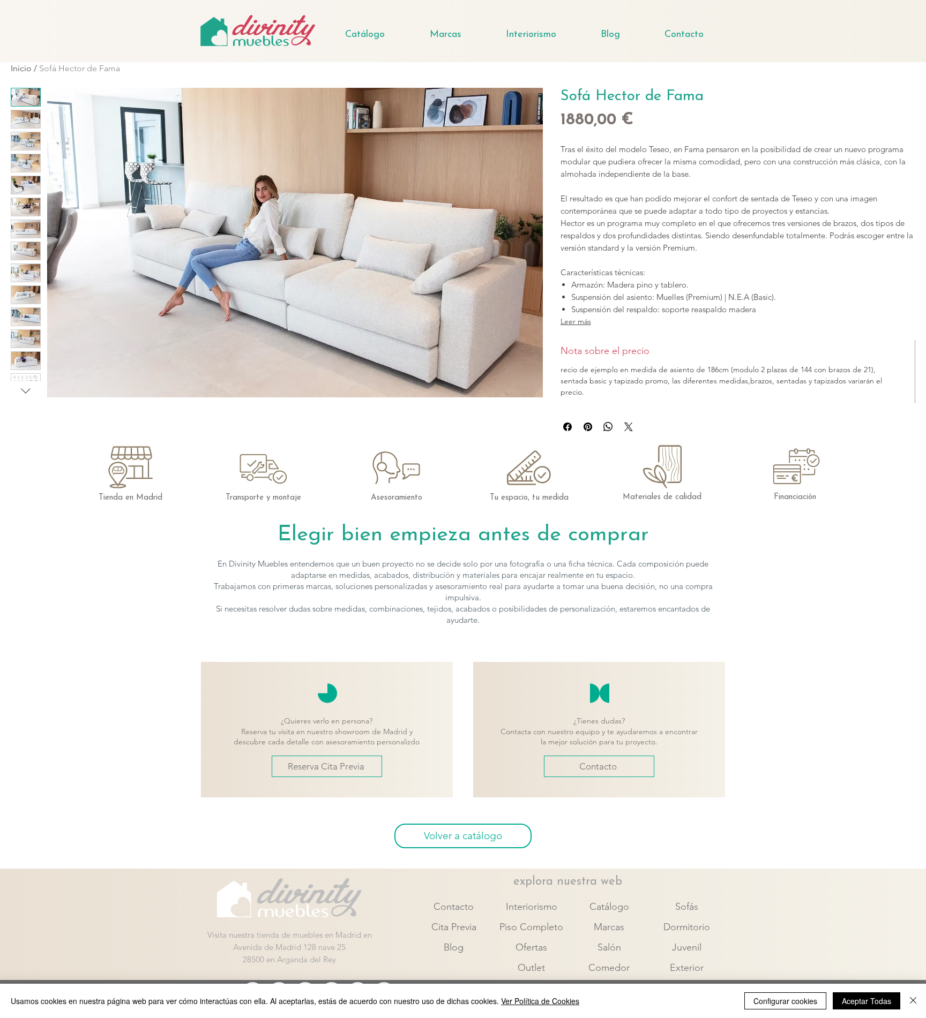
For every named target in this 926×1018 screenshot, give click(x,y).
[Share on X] (628, 426)
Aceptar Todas (866, 1001)
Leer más (576, 321)
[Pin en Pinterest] (587, 426)
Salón (609, 947)
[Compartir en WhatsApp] (608, 426)
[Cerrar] (913, 1000)
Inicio (21, 68)
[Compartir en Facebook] (567, 426)
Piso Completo (531, 927)
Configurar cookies (785, 1001)
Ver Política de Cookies (540, 1001)
